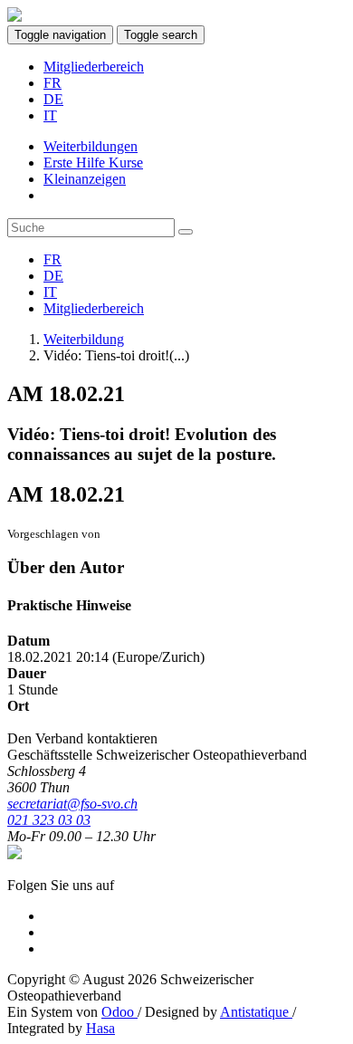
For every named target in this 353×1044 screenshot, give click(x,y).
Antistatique (256, 1012)
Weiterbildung (83, 339)
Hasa (100, 1028)
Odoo (119, 1012)
